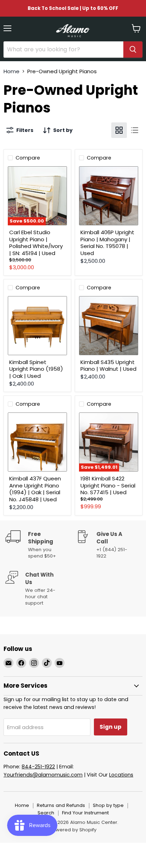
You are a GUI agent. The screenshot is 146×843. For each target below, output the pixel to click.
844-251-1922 (38, 766)
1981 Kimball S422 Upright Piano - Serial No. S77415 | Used (107, 485)
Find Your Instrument (85, 812)
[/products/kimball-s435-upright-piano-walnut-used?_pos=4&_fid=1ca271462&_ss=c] (108, 325)
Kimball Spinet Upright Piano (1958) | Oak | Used (36, 369)
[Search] (132, 49)
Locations (121, 774)
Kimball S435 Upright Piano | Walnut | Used (108, 365)
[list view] (134, 130)
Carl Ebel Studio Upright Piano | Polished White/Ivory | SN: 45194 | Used (36, 243)
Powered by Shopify (73, 829)
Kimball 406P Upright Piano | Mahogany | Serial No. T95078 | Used (107, 243)
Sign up (111, 727)
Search (46, 812)
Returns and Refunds (61, 805)
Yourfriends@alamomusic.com (43, 774)
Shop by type (108, 805)
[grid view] (119, 130)
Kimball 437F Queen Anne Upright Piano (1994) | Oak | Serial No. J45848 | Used (35, 489)
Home (11, 71)
